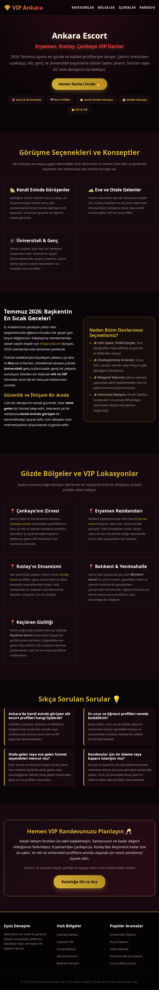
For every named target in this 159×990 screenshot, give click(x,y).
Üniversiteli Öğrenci (123, 934)
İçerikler (127, 7)
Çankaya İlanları (67, 934)
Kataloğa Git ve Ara (79, 881)
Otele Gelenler (119, 949)
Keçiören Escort (67, 956)
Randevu (147, 7)
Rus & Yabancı (119, 942)
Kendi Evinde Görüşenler (126, 956)
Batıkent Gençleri (68, 963)
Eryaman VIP (65, 942)
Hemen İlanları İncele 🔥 (79, 84)
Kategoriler (83, 7)
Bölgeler (106, 7)
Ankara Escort (50, 343)
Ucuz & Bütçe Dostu (123, 963)
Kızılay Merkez (66, 949)
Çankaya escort (20, 524)
